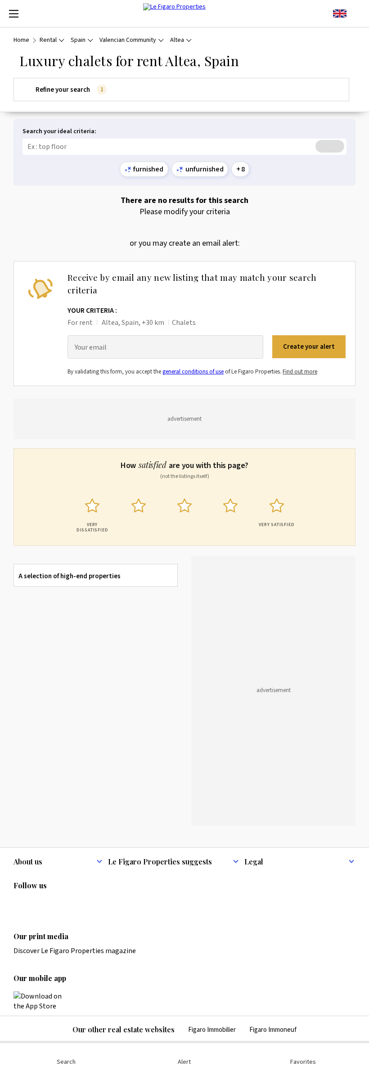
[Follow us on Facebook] (54, 904)
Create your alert (309, 346)
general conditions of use (193, 372)
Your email (91, 347)
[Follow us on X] (71, 904)
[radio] (92, 513)
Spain (78, 40)
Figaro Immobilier (212, 1030)
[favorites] (355, 13)
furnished (148, 169)
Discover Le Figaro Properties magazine (75, 951)
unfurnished (204, 169)
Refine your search (69, 89)
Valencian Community (127, 40)
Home (21, 40)
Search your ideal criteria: (59, 131)
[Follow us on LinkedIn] (19, 904)
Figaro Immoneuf (273, 1030)
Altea (177, 40)
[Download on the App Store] (43, 1001)
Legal (253, 861)
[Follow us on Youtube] (89, 904)
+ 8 (240, 169)
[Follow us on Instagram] (36, 904)
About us (28, 861)
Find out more (300, 372)
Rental (48, 40)
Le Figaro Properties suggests (160, 861)
